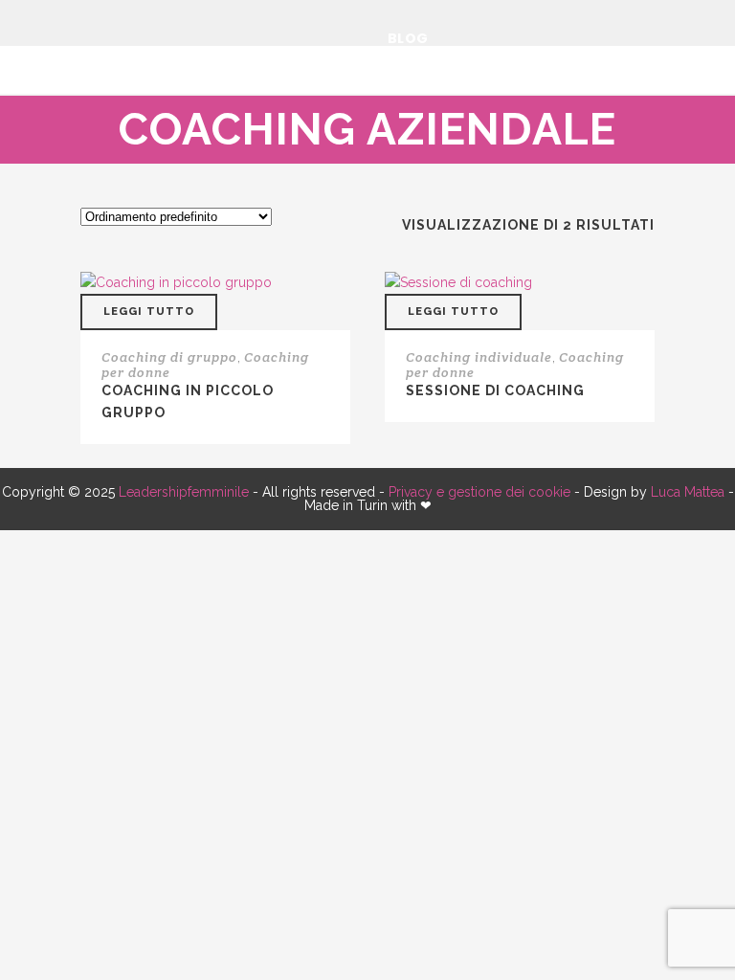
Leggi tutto (148, 311)
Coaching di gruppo (169, 357)
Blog (408, 38)
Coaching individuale (479, 357)
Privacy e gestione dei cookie (479, 492)
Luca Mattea (687, 492)
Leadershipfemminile (184, 492)
